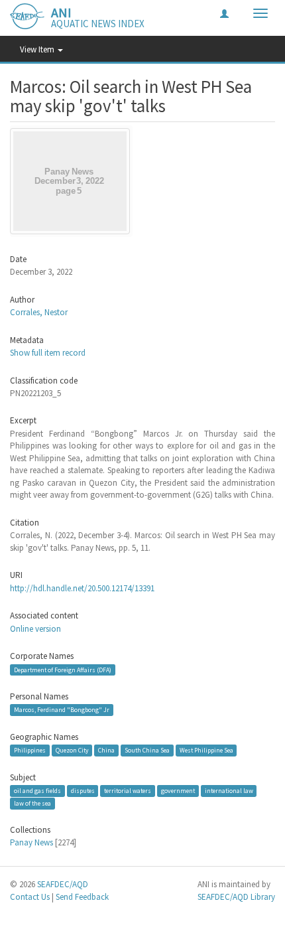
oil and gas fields (37, 790)
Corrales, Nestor (39, 312)
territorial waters (127, 790)
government (178, 790)
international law (229, 790)
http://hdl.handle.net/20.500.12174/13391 (82, 588)
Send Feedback (82, 896)
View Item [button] (38, 49)
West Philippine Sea (206, 750)
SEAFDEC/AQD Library (236, 896)
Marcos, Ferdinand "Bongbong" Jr (61, 709)
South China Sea (147, 750)
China (106, 750)
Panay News (31, 842)
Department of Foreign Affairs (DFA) (62, 669)
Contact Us (30, 896)
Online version (35, 628)
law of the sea (32, 803)
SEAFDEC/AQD (62, 884)
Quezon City (72, 750)
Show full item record (48, 352)
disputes (83, 790)
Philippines (30, 750)
